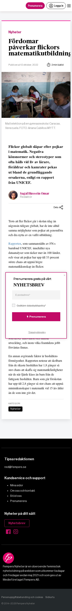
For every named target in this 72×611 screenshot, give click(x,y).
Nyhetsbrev (16, 523)
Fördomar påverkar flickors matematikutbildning (40, 47)
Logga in (58, 5)
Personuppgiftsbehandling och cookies (22, 597)
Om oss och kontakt (22, 490)
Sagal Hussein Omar (34, 193)
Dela (56, 207)
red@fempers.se (15, 466)
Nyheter (14, 32)
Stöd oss (16, 495)
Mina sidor (16, 485)
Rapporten (14, 243)
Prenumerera (35, 5)
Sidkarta (50, 597)
